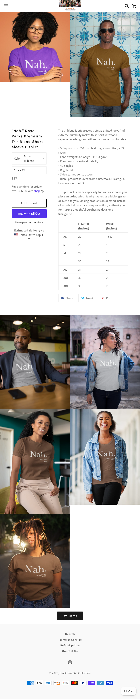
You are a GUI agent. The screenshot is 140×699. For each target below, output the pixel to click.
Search (70, 634)
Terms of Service (70, 639)
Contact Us (70, 651)
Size (16, 170)
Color (17, 158)
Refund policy (70, 645)
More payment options (29, 222)
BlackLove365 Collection (75, 673)
